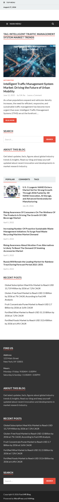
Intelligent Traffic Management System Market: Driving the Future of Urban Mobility (28, 87)
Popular (10, 179)
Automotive (8, 80)
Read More (9, 119)
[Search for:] (29, 139)
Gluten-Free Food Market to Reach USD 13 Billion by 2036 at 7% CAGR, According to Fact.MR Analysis (28, 296)
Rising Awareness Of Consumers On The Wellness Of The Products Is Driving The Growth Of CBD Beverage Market (29, 215)
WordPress (19, 498)
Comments (24, 179)
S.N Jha (22, 95)
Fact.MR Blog (25, 494)
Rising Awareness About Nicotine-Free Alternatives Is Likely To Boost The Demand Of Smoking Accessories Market (28, 248)
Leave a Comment (34, 95)
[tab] (10, 179)
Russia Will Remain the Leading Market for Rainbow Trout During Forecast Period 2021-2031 (28, 263)
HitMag (31, 498)
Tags (36, 179)
